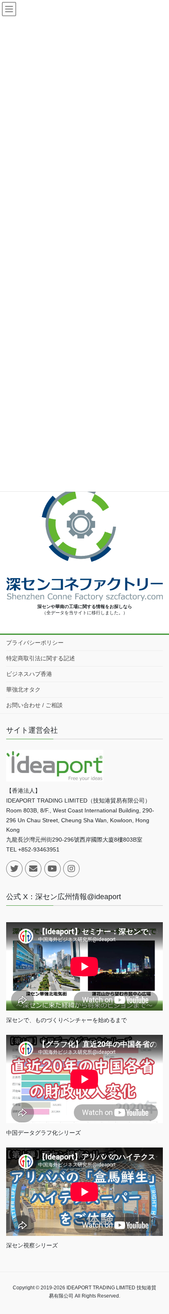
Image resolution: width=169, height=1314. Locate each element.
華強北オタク (23, 689)
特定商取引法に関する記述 (40, 658)
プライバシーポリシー (35, 642)
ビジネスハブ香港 (29, 674)
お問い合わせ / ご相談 (34, 705)
